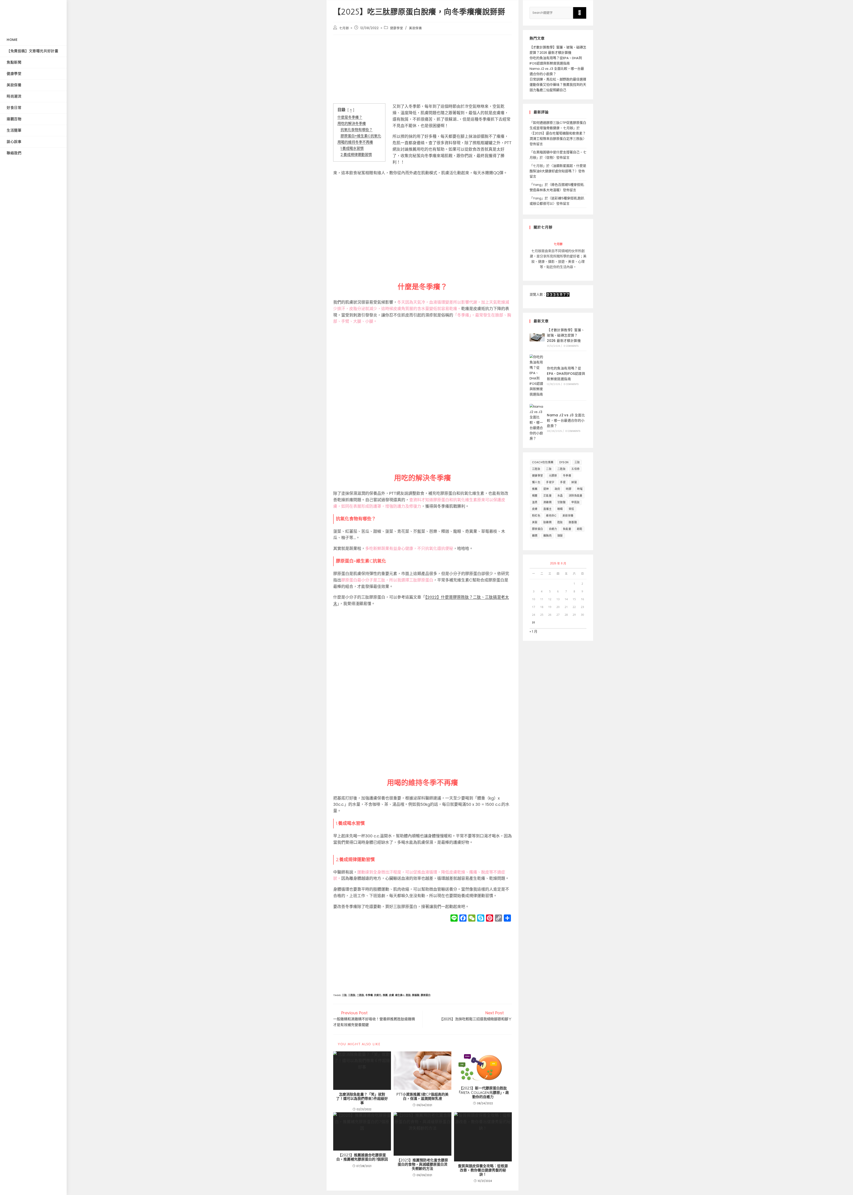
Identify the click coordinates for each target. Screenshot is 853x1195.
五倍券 (575, 469)
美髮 (535, 522)
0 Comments (571, 346)
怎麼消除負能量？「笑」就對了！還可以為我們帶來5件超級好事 (362, 1099)
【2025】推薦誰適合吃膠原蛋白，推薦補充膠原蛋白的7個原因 (362, 1157)
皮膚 (391, 995)
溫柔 (535, 502)
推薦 (385, 995)
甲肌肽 (575, 502)
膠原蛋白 (425, 995)
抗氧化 (377, 995)
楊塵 (535, 495)
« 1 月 (533, 631)
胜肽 (408, 995)
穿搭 (571, 509)
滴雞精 (547, 502)
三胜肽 (351, 995)
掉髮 (574, 482)
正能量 (547, 495)
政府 (557, 489)
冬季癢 (369, 995)
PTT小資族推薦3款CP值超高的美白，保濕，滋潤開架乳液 (422, 1097)
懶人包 (536, 482)
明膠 (568, 489)
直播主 (547, 509)
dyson (564, 462)
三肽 (344, 995)
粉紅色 (536, 515)
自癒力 (553, 529)
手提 (563, 482)
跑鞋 (579, 529)
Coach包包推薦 (543, 462)
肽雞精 (547, 522)
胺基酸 (415, 995)
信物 (549, 157)
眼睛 (560, 509)
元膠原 (553, 475)
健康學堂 (396, 28)
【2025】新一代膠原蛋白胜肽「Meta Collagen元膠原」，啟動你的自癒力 (483, 1092)
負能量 (567, 529)
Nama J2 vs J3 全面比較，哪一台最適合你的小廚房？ (566, 420)
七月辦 (344, 28)
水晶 (560, 495)
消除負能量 (575, 495)
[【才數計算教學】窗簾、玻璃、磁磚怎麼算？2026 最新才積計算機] (537, 337)
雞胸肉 (547, 535)
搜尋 (579, 13)
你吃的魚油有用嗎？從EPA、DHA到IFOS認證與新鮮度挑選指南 (566, 373)
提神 (546, 489)
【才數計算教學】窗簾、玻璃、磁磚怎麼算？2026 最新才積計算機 (565, 335)
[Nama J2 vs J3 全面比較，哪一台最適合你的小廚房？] (537, 422)
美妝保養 (415, 28)
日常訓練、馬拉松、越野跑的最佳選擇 (558, 79)
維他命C (551, 515)
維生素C (400, 995)
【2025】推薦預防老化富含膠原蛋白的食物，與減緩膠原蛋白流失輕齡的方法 (422, 1164)
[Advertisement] (422, 70)
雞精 (535, 535)
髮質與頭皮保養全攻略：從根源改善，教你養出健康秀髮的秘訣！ (483, 1170)
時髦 (580, 489)
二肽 (549, 469)
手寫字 (550, 482)
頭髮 (560, 535)
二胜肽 (360, 995)
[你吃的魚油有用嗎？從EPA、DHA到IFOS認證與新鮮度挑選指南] (537, 375)
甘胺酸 (561, 502)
